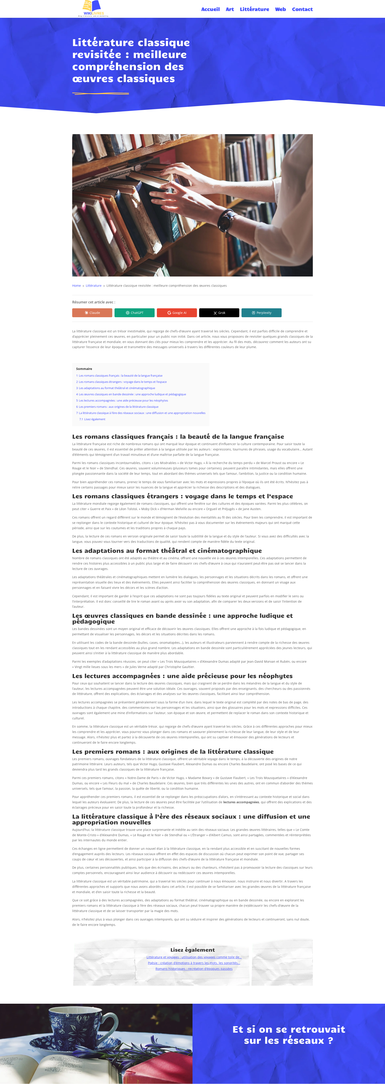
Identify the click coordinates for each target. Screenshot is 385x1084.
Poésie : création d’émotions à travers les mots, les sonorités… (194, 963)
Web (280, 9)
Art (230, 9)
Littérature (254, 9)
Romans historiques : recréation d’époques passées (194, 969)
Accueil (210, 9)
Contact (302, 9)
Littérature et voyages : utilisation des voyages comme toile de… (194, 957)
